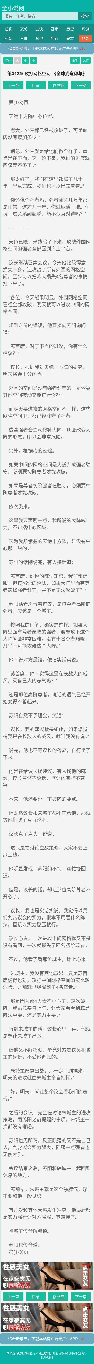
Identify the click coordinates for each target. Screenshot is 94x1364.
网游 (85, 28)
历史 (70, 28)
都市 (55, 28)
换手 (75, 60)
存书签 (58, 85)
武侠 (39, 28)
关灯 (86, 60)
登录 (85, 38)
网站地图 (47, 1357)
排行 (55, 38)
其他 (39, 38)
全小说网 (13, 8)
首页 (9, 28)
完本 (70, 38)
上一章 (13, 85)
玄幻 (24, 28)
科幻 (9, 38)
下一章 (81, 85)
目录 (36, 85)
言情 (24, 38)
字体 (8, 60)
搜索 (85, 16)
